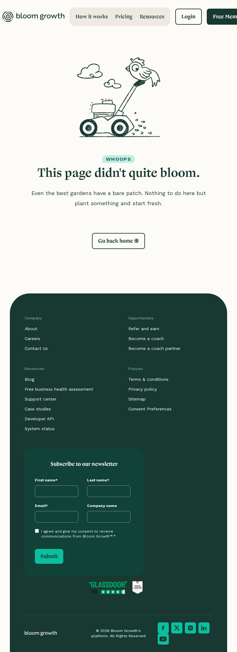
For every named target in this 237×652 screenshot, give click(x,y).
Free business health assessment (59, 389)
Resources (152, 16)
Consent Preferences (150, 408)
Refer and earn (143, 328)
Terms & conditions (148, 379)
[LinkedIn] (204, 627)
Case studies (38, 408)
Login (188, 16)
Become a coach (146, 338)
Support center (40, 399)
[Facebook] (163, 627)
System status (40, 428)
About (31, 328)
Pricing (123, 16)
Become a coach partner (154, 348)
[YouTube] (163, 639)
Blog (29, 379)
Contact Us (36, 348)
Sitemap (137, 399)
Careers (32, 338)
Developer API (39, 418)
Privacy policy (142, 389)
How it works (92, 16)
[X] (176, 627)
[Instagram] (190, 627)
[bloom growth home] (33, 16)
